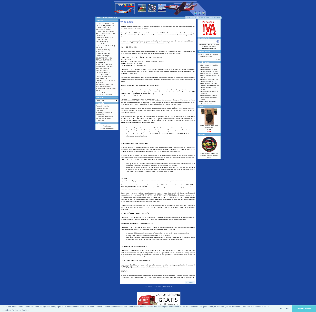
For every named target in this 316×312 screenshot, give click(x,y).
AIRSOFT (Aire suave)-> (103, 84)
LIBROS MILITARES (102, 72)
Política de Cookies (102, 108)
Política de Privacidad (102, 106)
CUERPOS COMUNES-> (103, 23)
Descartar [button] (284, 309)
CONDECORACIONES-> (103, 31)
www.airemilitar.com (167, 286)
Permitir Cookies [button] (304, 309)
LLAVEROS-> (100, 39)
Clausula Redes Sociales (103, 118)
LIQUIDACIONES (101, 56)
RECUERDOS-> (101, 74)
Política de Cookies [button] (20, 310)
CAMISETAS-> (100, 41)
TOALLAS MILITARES (102, 60)
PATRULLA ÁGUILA (102, 29)
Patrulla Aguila (107, 126)
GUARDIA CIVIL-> (101, 68)
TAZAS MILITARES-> (102, 64)
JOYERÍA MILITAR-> (102, 58)
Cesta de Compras (204, 51)
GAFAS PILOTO (101, 35)
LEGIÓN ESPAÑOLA (102, 27)
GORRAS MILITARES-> (103, 37)
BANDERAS (99, 62)
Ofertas (200, 106)
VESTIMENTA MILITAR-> (103, 46)
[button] (191, 17)
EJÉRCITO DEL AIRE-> (103, 25)
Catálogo (105, 17)
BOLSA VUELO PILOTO (103, 66)
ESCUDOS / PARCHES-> (103, 33)
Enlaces (98, 123)
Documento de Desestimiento (105, 116)
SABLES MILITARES (102, 76)
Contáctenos (100, 120)
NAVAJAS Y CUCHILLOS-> (104, 80)
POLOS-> (99, 43)
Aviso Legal (113, 17)
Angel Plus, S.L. (159, 290)
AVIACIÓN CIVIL (101, 70)
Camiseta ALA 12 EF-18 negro (210, 73)
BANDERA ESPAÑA (102, 86)
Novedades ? (202, 134)
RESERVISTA (100, 82)
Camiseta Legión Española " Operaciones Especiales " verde (209, 97)
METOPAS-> (100, 78)
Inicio (98, 17)
